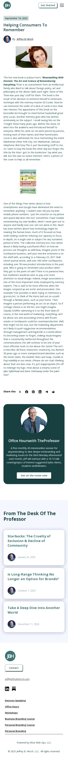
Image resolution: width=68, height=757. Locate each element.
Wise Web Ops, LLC (40, 742)
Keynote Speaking (15, 700)
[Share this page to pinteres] (33, 392)
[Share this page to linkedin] (40, 392)
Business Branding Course (20, 718)
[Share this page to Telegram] (46, 392)
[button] (61, 5)
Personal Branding (15, 731)
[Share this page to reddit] (53, 392)
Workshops (11, 712)
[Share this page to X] (20, 392)
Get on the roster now (34, 475)
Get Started (48, 5)
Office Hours (12, 706)
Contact (14, 667)
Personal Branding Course (20, 724)
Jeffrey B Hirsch (25, 39)
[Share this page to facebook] (26, 392)
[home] (16, 5)
